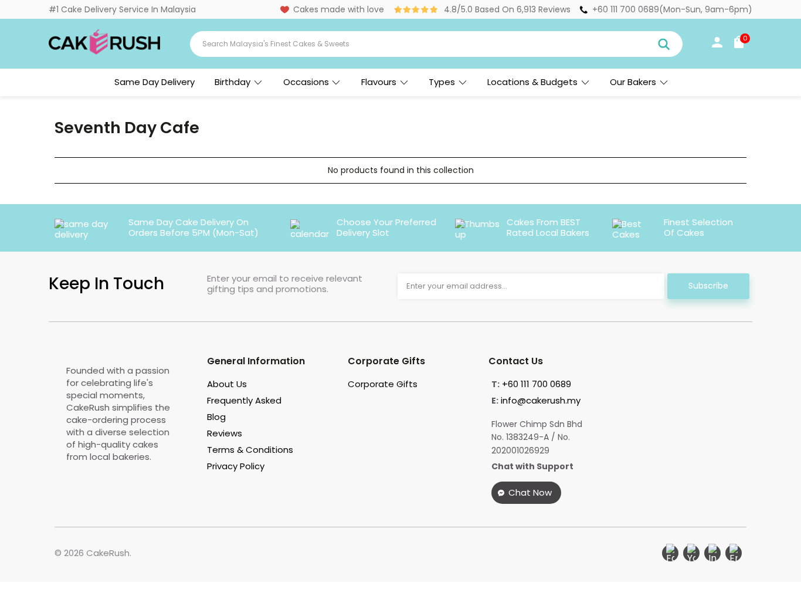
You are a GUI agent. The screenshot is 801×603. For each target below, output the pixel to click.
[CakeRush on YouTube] (691, 553)
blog (216, 417)
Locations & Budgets (532, 82)
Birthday (232, 82)
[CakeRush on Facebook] (670, 553)
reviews (224, 433)
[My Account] (717, 44)
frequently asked (244, 400)
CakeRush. (108, 553)
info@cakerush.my (541, 400)
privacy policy (235, 466)
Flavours (378, 82)
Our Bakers (633, 82)
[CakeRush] (104, 51)
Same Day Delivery (154, 82)
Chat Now (530, 492)
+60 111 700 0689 (625, 9)
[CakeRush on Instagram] (712, 553)
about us (227, 384)
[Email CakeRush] (733, 553)
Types (442, 82)
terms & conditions (250, 449)
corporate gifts (383, 384)
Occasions (306, 82)
